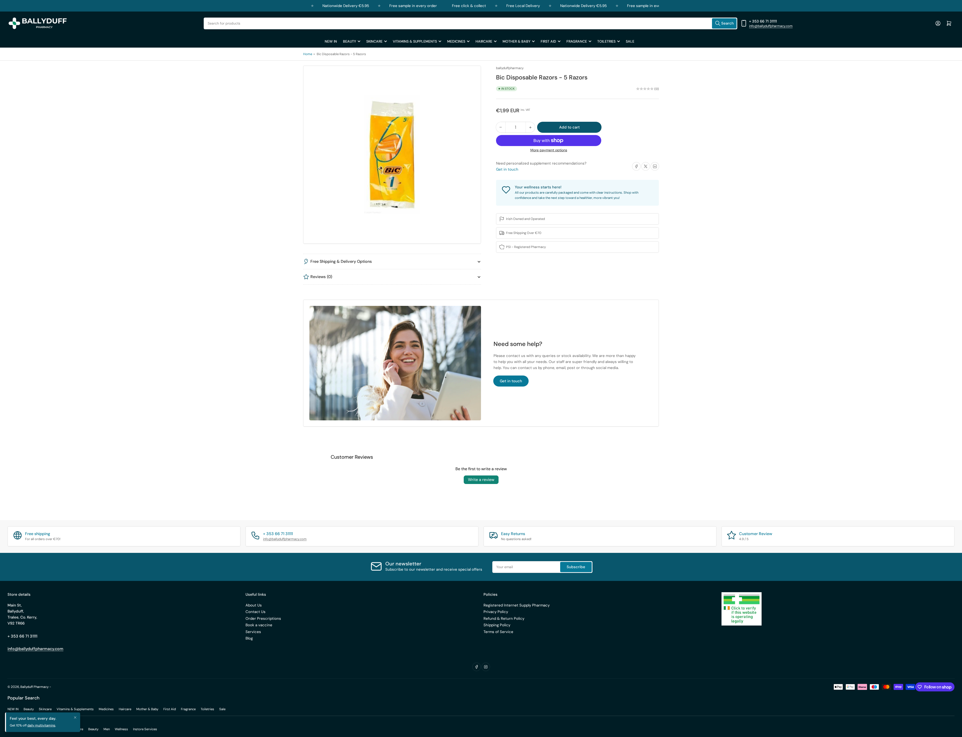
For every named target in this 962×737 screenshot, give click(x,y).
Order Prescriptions (263, 618)
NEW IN (331, 41)
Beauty (349, 41)
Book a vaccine (259, 625)
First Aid (548, 41)
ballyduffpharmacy (510, 68)
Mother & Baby (516, 41)
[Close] (75, 717)
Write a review (481, 479)
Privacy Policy (496, 611)
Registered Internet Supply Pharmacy (517, 605)
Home (307, 54)
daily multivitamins (41, 725)
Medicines (456, 41)
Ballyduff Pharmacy (34, 687)
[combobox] (470, 23)
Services (253, 631)
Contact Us (256, 611)
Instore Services (145, 729)
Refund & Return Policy (504, 618)
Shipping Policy (497, 625)
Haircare (483, 41)
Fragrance (576, 41)
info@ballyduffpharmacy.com (771, 26)
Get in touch (507, 169)
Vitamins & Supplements (415, 41)
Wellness (121, 729)
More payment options (548, 150)
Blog (249, 638)
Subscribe (576, 566)
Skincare (374, 41)
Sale (630, 41)
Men (106, 729)
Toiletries (606, 41)
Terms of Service (498, 631)
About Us (254, 605)
